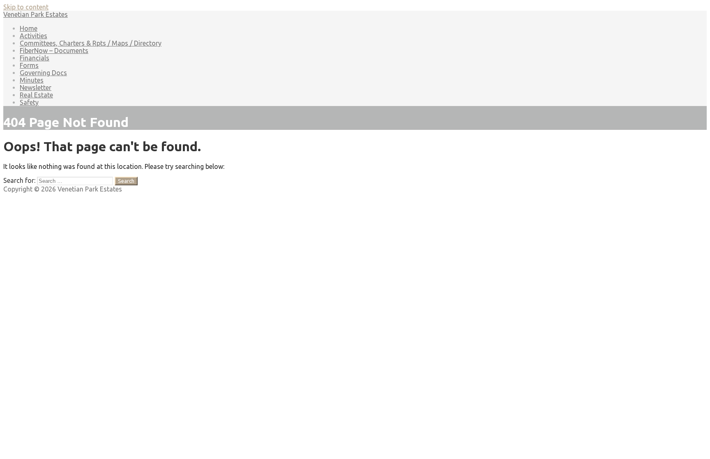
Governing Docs (43, 72)
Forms (29, 65)
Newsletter (35, 87)
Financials (34, 58)
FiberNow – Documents (54, 50)
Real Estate (36, 95)
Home (28, 28)
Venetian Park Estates (35, 14)
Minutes (32, 80)
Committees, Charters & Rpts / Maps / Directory (90, 43)
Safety (29, 102)
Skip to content (25, 7)
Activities (33, 35)
